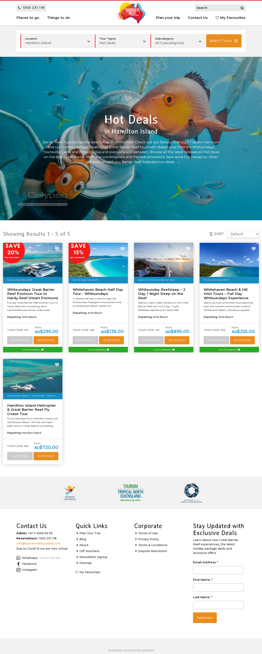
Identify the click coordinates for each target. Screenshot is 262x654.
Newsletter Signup (93, 557)
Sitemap (85, 563)
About (83, 545)
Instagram (29, 570)
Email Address (205, 562)
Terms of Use (148, 533)
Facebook (29, 564)
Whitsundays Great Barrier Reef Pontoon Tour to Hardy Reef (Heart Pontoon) (32, 294)
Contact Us (198, 18)
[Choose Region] (56, 41)
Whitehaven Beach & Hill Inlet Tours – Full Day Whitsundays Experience (226, 294)
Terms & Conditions (152, 545)
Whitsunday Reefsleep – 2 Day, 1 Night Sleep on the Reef (161, 294)
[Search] (242, 7)
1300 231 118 (34, 7)
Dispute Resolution (152, 551)
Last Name (202, 597)
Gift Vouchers (89, 551)
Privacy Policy (148, 539)
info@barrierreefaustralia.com (38, 543)
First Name (203, 580)
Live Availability (31, 349)
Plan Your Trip (90, 533)
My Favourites (232, 18)
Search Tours (220, 41)
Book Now (46, 340)
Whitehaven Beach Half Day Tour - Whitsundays (98, 292)
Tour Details (19, 340)
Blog (82, 539)
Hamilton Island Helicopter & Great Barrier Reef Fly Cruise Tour (31, 409)
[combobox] (122, 41)
